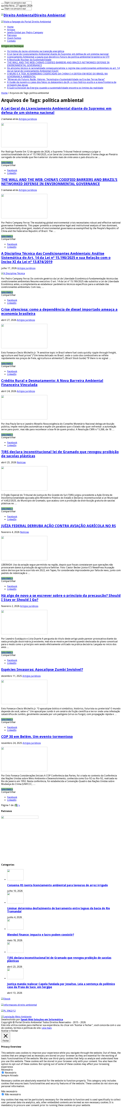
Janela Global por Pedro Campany (25, 32)
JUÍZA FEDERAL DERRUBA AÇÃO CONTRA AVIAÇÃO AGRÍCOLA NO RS (58, 526)
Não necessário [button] (9, 1091)
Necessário (10, 1072)
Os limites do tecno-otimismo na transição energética (35, 51)
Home (10, 26)
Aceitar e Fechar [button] (9, 1030)
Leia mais (47, 1028)
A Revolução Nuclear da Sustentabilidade (29, 59)
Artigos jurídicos (28, 119)
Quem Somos (14, 38)
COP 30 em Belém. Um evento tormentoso (37, 737)
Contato (11, 41)
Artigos (11, 29)
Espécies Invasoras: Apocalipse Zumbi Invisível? (42, 670)
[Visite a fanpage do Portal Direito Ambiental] (26, 21)
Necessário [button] (7, 1069)
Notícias (21, 462)
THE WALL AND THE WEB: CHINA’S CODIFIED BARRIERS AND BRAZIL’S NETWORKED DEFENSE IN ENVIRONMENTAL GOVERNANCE (59, 182)
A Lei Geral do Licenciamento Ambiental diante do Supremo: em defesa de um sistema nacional (58, 54)
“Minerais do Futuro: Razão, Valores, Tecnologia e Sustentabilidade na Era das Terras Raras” (56, 79)
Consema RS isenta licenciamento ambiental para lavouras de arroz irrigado (57, 885)
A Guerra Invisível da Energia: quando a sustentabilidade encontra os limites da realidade (55, 87)
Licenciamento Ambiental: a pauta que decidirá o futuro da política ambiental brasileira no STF (58, 57)
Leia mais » (7, 162)
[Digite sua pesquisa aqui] (2, 3)
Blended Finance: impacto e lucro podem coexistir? (40, 934)
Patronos (12, 35)
